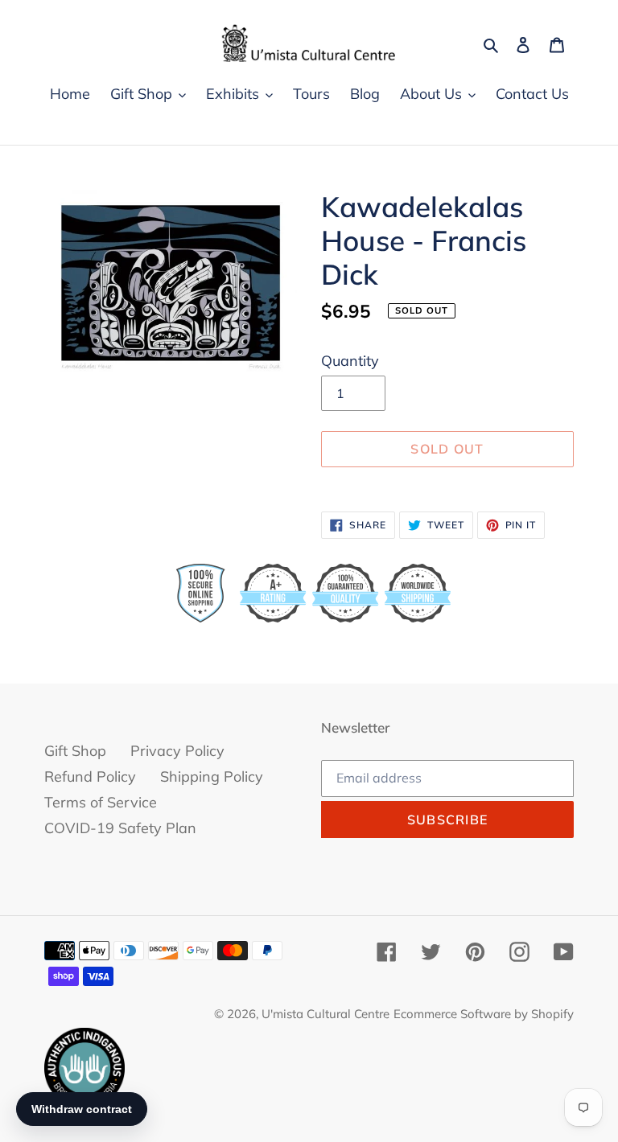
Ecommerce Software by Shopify (483, 1013)
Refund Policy (90, 776)
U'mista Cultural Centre (325, 1013)
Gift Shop (75, 750)
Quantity (350, 360)
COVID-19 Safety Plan (120, 828)
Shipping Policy (211, 776)
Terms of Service (100, 802)
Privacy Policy (177, 750)
